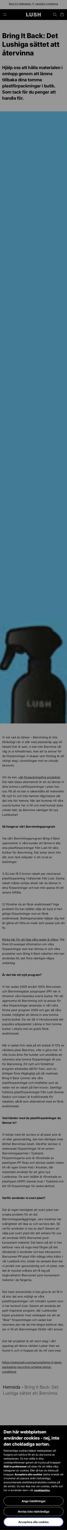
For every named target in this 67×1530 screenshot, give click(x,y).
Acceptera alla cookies (33, 1522)
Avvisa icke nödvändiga (33, 1511)
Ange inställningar (34, 1501)
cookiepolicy (42, 1490)
